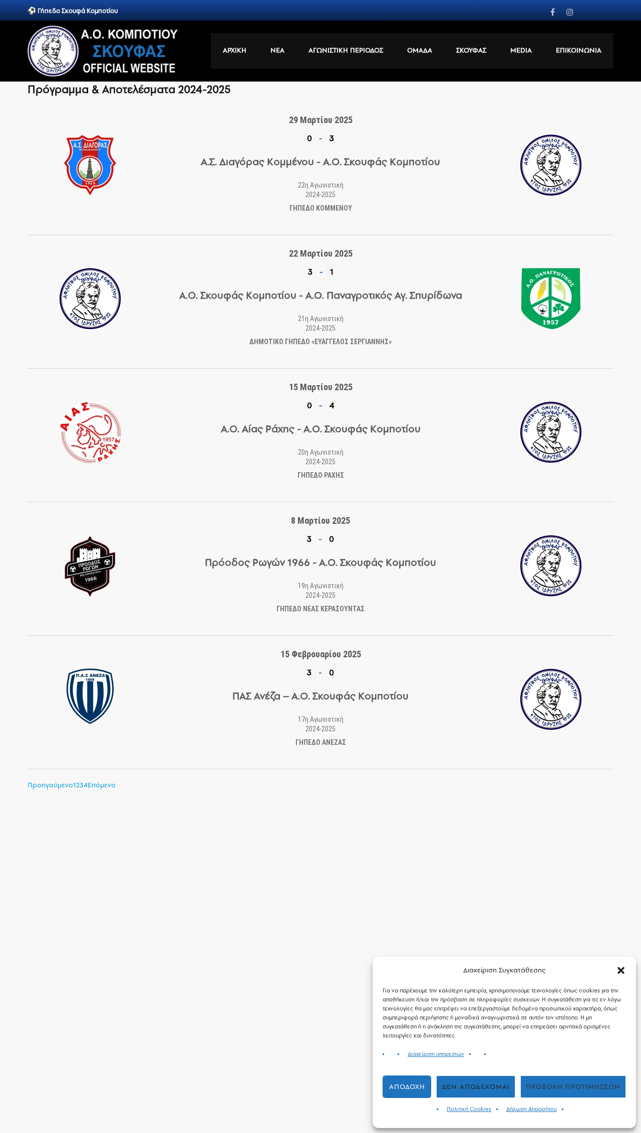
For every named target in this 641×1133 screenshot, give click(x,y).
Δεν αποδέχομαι (476, 1086)
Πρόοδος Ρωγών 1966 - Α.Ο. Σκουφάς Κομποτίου (320, 562)
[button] (621, 970)
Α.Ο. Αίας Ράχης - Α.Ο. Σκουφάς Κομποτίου (321, 429)
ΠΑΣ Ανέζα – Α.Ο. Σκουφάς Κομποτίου (320, 696)
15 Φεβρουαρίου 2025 (320, 654)
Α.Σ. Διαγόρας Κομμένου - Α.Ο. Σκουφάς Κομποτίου (320, 162)
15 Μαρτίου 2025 (321, 387)
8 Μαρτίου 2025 (320, 520)
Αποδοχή (407, 1086)
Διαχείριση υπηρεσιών (436, 1054)
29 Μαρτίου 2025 (321, 120)
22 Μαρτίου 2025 (321, 253)
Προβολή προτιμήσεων (573, 1086)
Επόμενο (102, 785)
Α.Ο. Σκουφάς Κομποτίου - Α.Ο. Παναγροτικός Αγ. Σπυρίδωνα (320, 295)
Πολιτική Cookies (469, 1109)
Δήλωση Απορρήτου (531, 1109)
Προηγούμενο (50, 785)
